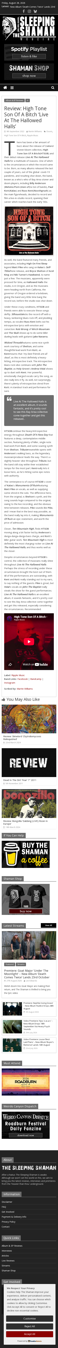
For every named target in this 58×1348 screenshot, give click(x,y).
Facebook (22, 678)
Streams (20, 964)
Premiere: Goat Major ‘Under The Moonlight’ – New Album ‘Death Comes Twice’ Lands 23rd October (26, 974)
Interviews (7, 1250)
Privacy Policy (8, 1221)
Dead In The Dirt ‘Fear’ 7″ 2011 (20, 780)
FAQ (4, 1206)
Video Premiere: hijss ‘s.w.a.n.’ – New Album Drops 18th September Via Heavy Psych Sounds (38, 1025)
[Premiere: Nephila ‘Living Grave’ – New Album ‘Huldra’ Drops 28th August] (12, 1002)
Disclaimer (7, 1201)
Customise (30, 1318)
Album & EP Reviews (14, 100)
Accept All (29, 1334)
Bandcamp (35, 678)
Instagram (9, 682)
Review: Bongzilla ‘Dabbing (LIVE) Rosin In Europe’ (25, 822)
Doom (49, 131)
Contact (6, 1226)
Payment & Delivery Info (14, 1216)
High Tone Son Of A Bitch (15, 135)
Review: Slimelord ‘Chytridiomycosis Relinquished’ (22, 738)
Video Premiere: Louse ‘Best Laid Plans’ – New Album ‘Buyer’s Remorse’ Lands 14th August (39, 1042)
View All (48, 925)
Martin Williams (35, 131)
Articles (5, 1255)
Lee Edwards (31, 980)
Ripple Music (32, 135)
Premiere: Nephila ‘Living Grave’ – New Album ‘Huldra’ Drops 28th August (39, 1006)
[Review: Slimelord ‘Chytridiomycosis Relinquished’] (29, 706)
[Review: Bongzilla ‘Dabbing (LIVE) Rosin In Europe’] (29, 791)
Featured (10, 964)
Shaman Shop (9, 1270)
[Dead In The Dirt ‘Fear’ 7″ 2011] (29, 750)
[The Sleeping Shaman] (5, 87)
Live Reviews (8, 1260)
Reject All (29, 1326)
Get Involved (8, 1211)
